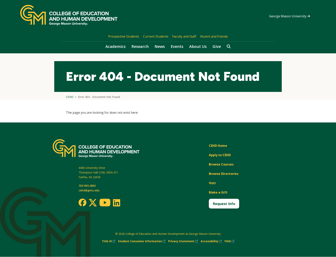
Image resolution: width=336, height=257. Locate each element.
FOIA (229, 241)
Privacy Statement (183, 241)
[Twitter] (92, 203)
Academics (115, 46)
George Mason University (288, 16)
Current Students (155, 36)
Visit (212, 183)
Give (217, 46)
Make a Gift (218, 192)
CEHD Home (218, 145)
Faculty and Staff (184, 36)
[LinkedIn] (116, 203)
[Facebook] (82, 202)
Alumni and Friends (214, 36)
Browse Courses (221, 164)
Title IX (108, 241)
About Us (198, 46)
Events (177, 46)
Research (140, 46)
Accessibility (211, 241)
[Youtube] (105, 203)
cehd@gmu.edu (89, 190)
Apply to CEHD (220, 155)
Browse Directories (223, 174)
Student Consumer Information (141, 241)
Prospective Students (123, 36)
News (160, 46)
